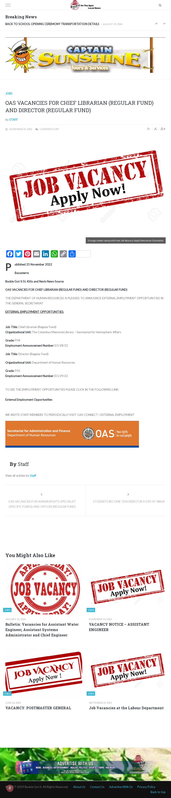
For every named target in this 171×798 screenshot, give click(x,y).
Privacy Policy (146, 787)
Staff (13, 119)
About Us (79, 787)
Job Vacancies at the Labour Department (126, 707)
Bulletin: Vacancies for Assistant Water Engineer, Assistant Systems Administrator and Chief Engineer (42, 629)
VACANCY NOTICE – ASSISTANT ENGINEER (119, 627)
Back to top (158, 792)
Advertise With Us (121, 787)
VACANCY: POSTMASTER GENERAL (38, 707)
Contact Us (97, 787)
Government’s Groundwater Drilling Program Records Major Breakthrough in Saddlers (61, 24)
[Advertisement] (86, 533)
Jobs (8, 93)
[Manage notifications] (9, 788)
